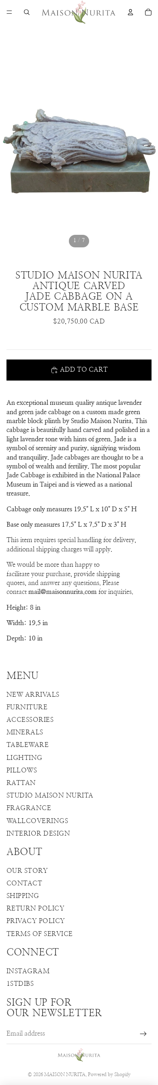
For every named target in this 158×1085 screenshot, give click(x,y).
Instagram (27, 971)
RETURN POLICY (35, 908)
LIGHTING (24, 758)
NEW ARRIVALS (33, 694)
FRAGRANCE (28, 808)
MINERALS (24, 732)
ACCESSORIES (29, 720)
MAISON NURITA (64, 1074)
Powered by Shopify (109, 1074)
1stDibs (20, 984)
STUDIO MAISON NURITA (50, 795)
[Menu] (9, 12)
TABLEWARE (27, 745)
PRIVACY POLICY (35, 921)
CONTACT (24, 883)
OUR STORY (27, 871)
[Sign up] (143, 1034)
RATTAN (21, 783)
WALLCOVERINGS (37, 821)
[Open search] (27, 12)
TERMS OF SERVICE (39, 934)
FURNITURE (26, 707)
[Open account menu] (130, 12)
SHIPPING (22, 896)
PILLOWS (21, 770)
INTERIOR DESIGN (38, 833)
